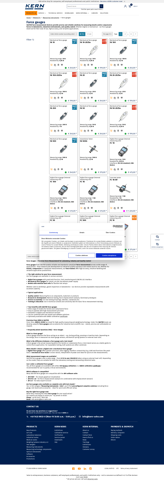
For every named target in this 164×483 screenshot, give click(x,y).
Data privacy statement (129, 468)
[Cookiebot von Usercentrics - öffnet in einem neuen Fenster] (114, 226)
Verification (59, 435)
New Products (31, 430)
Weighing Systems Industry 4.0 (37, 442)
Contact (85, 433)
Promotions (30, 459)
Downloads (58, 440)
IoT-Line (29, 433)
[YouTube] (79, 469)
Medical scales (31, 440)
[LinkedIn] (85, 469)
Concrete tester (115, 179)
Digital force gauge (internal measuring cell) (120, 141)
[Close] (124, 1)
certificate (64, 316)
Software (29, 454)
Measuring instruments (51, 18)
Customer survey (89, 449)
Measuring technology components (38, 449)
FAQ (56, 442)
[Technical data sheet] (58, 64)
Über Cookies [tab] (110, 232)
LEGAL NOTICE (109, 468)
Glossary (86, 447)
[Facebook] (73, 469)
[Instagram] (90, 469)
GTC (117, 468)
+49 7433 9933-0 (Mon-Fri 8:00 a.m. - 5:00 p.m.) (53, 416)
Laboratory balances (33, 435)
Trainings (86, 442)
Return (113, 440)
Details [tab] (82, 232)
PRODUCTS (36, 18)
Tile (83, 34)
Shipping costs (116, 435)
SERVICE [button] (41, 13)
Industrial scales (32, 437)
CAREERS (94, 13)
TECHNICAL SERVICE (55, 13)
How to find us (88, 437)
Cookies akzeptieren (109, 255)
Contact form (87, 435)
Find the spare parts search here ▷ (92, 9)
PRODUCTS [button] (30, 13)
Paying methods (116, 430)
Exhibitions (59, 430)
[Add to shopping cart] (51, 64)
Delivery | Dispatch (118, 433)
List (90, 34)
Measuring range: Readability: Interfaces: (122, 162)
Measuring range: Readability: (58, 59)
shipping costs (92, 479)
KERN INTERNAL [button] (81, 13)
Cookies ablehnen (82, 255)
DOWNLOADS (69, 13)
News (84, 440)
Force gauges (66, 18)
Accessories (30, 456)
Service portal (60, 437)
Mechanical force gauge (58, 41)
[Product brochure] (62, 64)
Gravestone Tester (86, 140)
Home (28, 18)
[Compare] (55, 65)
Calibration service (61, 433)
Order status (115, 437)
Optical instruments (33, 452)
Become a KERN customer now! (111, 1)
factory (65, 366)
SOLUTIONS (104, 13)
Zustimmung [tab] (53, 232)
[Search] (101, 6)
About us (86, 430)
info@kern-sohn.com (92, 416)
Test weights (30, 444)
